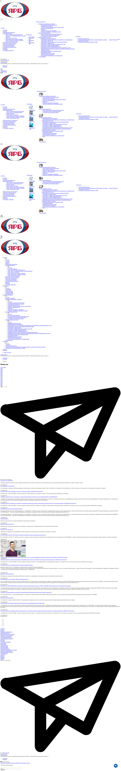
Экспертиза (77, 36)
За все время (3, 367)
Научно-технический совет (44, 32)
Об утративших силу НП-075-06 (7, 486)
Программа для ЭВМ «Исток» (47, 43)
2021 (2, 374)
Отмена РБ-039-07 (4, 518)
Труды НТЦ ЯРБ (4, 645)
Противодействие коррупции (9, 47)
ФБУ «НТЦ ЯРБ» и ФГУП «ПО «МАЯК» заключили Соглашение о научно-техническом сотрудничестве (23, 535)
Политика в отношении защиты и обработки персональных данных (15, 763)
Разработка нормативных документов (47, 23)
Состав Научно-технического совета (49, 36)
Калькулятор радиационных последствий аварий (51, 55)
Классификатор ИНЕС (46, 52)
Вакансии (5, 48)
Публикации (29, 34)
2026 (2, 368)
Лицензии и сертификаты (8, 44)
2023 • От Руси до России (11, 38)
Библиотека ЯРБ (4, 646)
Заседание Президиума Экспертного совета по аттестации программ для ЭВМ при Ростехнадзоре (22, 491)
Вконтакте (5, 65)
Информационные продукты (45, 37)
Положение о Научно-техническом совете (50, 35)
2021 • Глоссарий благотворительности (14, 34)
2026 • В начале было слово (12, 41)
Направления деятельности (9, 32)
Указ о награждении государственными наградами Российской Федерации (17, 565)
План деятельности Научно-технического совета (51, 34)
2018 (2, 377)
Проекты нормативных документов (49, 30)
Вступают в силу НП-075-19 (7, 529)
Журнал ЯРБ (31, 36)
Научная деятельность (41, 21)
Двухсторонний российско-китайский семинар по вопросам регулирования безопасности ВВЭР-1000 (22, 603)
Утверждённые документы (47, 26)
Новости (5, 31)
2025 (2, 369)
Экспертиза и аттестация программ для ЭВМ (87, 42)
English (2, 659)
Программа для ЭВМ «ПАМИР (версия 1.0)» (50, 46)
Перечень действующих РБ (47, 28)
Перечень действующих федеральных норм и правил (52, 27)
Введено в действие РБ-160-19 (7, 573)
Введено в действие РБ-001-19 (7, 597)
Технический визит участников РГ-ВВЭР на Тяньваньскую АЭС (14, 579)
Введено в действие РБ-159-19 (7, 524)
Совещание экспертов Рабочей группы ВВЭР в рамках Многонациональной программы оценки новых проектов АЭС (26, 592)
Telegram (5, 66)
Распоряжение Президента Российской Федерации (11, 508)
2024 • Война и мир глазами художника (14, 39)
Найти (2, 769)
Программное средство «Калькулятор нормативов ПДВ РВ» (54, 42)
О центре (3, 28)
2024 (2, 370)
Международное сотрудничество (10, 42)
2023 (2, 371)
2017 (2, 378)
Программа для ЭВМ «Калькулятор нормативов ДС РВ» (53, 44)
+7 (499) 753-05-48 (5, 60)
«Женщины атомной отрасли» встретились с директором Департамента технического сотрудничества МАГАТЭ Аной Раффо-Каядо (29, 496)
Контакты (5, 49)
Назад (8, 259)
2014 (2, 382)
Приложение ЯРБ (4, 647)
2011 (1, 385)
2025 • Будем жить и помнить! (14, 40)
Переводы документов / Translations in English (51, 31)
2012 (2, 384)
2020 (2, 375)
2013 (2, 383)
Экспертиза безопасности (83, 38)
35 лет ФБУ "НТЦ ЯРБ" (8, 50)
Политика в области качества (9, 43)
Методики (43, 29)
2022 (2, 373)
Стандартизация (42, 56)
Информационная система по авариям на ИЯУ (51, 51)
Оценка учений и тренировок (47, 54)
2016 (2, 379)
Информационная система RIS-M (48, 38)
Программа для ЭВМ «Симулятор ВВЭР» (50, 45)
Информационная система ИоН (48, 53)
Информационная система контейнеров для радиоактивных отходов (56, 47)
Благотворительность (7, 33)
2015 (2, 381)
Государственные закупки (8, 46)
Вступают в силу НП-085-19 (7, 480)
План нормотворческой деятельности (49, 25)
